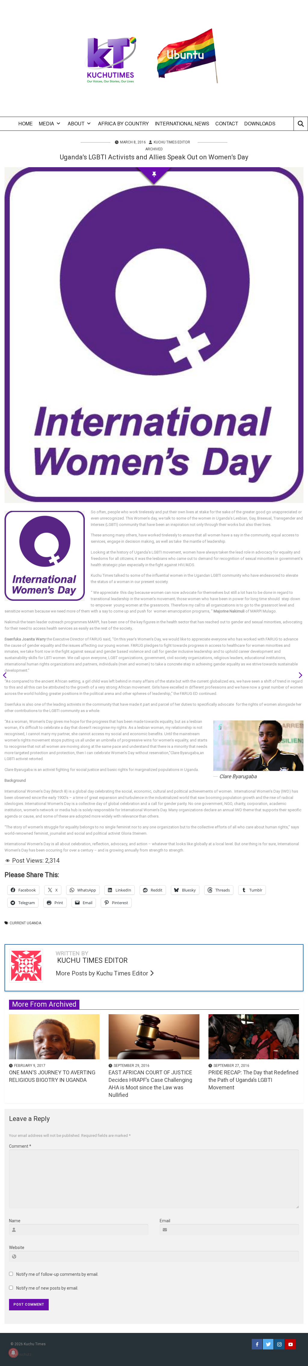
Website (16, 1247)
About (76, 123)
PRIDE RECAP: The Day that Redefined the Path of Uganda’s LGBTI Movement (253, 1080)
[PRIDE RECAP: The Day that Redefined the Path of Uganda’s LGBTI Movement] (253, 1036)
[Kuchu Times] (154, 61)
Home (25, 123)
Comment (20, 1146)
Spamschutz (21, 1354)
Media (46, 123)
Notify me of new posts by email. (47, 1288)
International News (182, 123)
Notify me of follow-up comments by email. (57, 1274)
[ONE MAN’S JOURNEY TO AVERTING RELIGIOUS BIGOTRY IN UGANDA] (54, 1036)
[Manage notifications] (13, 1353)
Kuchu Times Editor (172, 142)
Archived (154, 149)
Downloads (260, 123)
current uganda (25, 923)
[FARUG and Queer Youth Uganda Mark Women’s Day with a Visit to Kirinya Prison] (7, 676)
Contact (226, 123)
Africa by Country (123, 123)
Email (165, 1220)
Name (14, 1220)
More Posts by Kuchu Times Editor (103, 973)
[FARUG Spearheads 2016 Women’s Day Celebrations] (298, 676)
